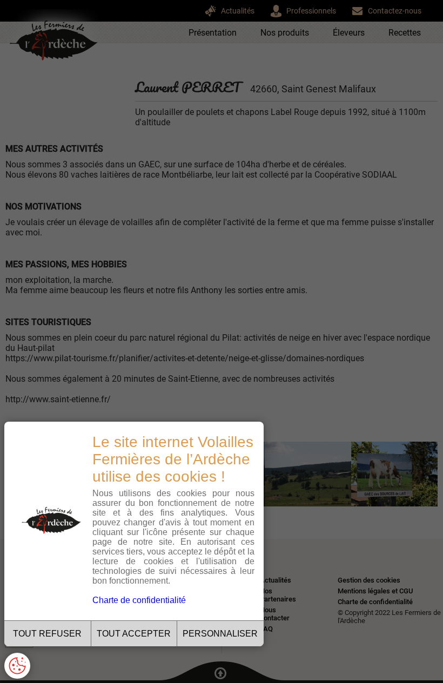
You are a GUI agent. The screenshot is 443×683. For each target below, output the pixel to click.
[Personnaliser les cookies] (17, 666)
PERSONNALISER (220, 633)
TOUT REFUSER (47, 633)
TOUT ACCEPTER (134, 633)
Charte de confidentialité (139, 600)
